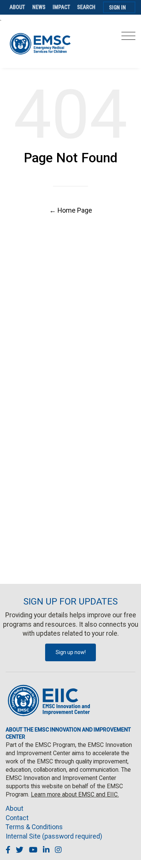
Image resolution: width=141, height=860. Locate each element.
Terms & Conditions (34, 827)
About (17, 7)
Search (86, 7)
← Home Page (70, 210)
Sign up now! (71, 652)
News (38, 7)
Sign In (117, 8)
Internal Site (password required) (54, 836)
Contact (17, 818)
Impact (61, 7)
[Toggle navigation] (128, 38)
